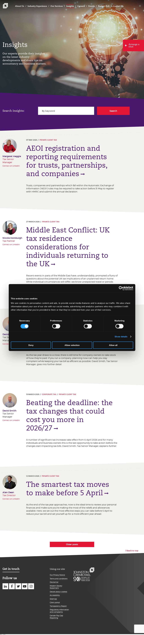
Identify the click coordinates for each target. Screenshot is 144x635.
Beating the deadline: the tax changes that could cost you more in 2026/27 (69, 415)
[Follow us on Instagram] (31, 586)
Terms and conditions (58, 579)
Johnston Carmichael (5, 5)
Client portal (55, 602)
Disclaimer (54, 582)
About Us (19, 6)
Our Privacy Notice (57, 575)
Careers (81, 6)
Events (91, 6)
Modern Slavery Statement (56, 587)
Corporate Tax (49, 394)
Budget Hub (104, 6)
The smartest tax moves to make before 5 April (67, 488)
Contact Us (118, 6)
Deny (30, 345)
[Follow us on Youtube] (25, 586)
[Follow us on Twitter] (18, 586)
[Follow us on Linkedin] (5, 586)
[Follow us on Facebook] (12, 586)
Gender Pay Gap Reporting (56, 616)
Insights (70, 6)
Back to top (132, 550)
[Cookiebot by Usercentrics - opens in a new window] (121, 288)
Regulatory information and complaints (59, 611)
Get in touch (11, 568)
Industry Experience (37, 6)
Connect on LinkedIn (11, 166)
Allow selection (72, 345)
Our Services (56, 6)
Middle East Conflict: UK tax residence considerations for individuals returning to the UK (68, 247)
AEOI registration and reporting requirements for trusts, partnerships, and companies (66, 161)
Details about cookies (58, 592)
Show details (121, 336)
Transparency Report (58, 606)
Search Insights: (13, 110)
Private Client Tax (48, 140)
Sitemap (53, 599)
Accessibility (55, 595)
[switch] (56, 326)
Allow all (113, 345)
